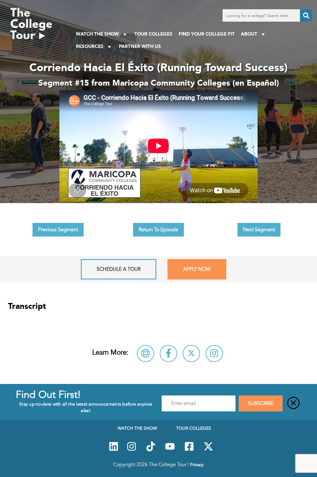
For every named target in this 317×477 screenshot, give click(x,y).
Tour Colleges (153, 34)
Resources (89, 46)
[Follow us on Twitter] (208, 449)
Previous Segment (58, 230)
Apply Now (197, 269)
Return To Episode (158, 230)
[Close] (293, 403)
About (249, 34)
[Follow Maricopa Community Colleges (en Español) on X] (191, 353)
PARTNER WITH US (140, 46)
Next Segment (259, 230)
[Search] (306, 15)
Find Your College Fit (207, 34)
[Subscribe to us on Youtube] (169, 449)
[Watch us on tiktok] (150, 449)
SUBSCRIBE (260, 403)
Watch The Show (97, 34)
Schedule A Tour (119, 269)
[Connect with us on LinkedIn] (113, 449)
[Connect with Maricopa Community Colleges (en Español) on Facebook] (168, 353)
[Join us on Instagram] (131, 449)
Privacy (197, 464)
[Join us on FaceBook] (189, 449)
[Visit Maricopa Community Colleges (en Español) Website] (145, 353)
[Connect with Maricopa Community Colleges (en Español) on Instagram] (214, 353)
